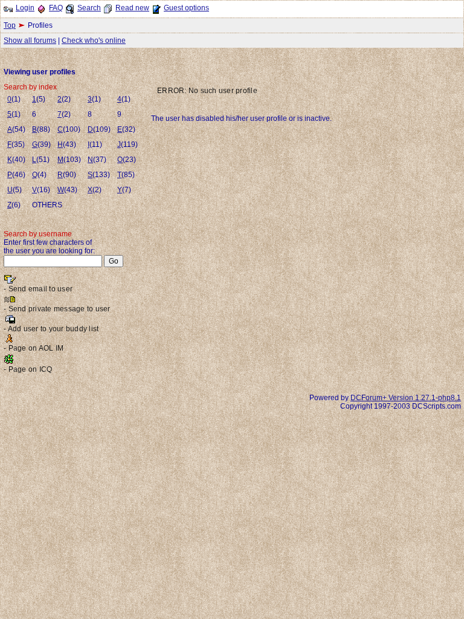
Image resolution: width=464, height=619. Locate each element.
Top (10, 25)
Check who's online (94, 40)
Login (25, 8)
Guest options (186, 8)
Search (89, 8)
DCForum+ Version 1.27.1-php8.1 (405, 398)
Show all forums (30, 40)
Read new (132, 8)
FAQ (56, 8)
